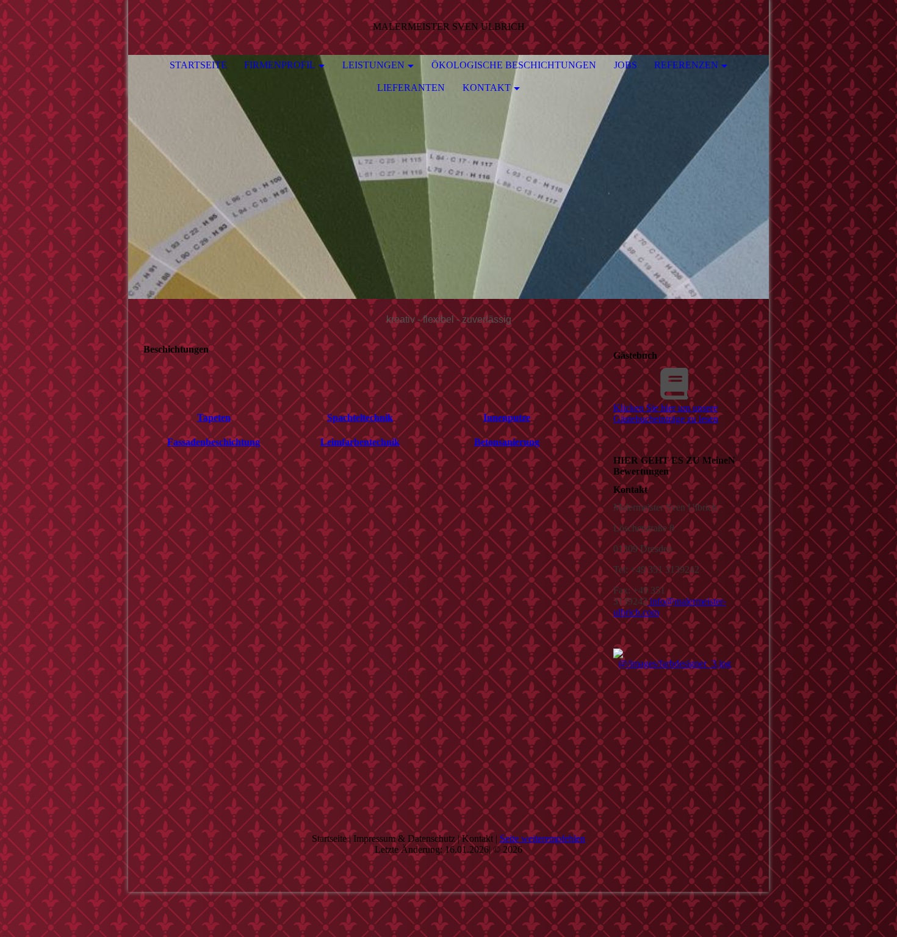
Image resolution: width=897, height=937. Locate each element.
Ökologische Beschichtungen (513, 65)
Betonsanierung (506, 442)
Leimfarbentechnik (360, 442)
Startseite (198, 65)
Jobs (625, 65)
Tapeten (214, 417)
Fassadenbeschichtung (213, 442)
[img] (448, 177)
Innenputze (506, 417)
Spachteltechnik (360, 417)
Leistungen (373, 65)
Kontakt (487, 87)
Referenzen (686, 65)
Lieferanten (411, 87)
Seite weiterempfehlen (542, 838)
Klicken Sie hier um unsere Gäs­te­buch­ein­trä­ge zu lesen (665, 413)
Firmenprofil (279, 65)
